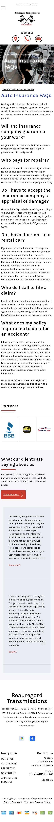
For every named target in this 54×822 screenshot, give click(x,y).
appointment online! (31, 387)
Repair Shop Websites (35, 798)
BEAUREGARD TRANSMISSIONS (22, 54)
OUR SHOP (7, 758)
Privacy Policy (42, 802)
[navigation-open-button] (3, 8)
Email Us (47, 780)
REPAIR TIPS (8, 768)
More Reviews (11, 494)
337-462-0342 (22, 708)
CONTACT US (8, 773)
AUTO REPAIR (9, 763)
